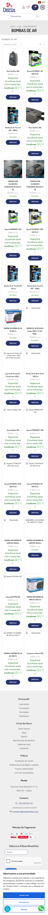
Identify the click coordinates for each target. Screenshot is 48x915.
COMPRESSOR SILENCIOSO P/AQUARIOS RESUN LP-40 (35, 185)
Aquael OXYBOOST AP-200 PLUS (35, 72)
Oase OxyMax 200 (35, 127)
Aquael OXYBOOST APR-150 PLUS (35, 230)
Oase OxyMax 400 (13, 71)
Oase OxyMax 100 (13, 430)
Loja (19, 26)
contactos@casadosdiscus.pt (25, 812)
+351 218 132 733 (25, 803)
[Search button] (37, 16)
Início (12, 26)
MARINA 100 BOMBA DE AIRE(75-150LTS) (35, 598)
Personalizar (24, 902)
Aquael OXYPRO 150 (13, 597)
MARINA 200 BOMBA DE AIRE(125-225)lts (35, 541)
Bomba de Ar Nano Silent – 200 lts (35, 374)
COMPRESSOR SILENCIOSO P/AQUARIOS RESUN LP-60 (13, 185)
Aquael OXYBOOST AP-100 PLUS (35, 485)
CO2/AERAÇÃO (29, 26)
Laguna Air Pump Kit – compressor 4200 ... (13, 374)
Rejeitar (24, 909)
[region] (24, 892)
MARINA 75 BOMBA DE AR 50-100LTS (13, 654)
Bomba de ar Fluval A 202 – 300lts (35, 287)
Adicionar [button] (13, 97)
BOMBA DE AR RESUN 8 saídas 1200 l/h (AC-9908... (35, 331)
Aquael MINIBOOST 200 (35, 430)
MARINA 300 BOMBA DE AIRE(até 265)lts (12, 541)
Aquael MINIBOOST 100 (13, 229)
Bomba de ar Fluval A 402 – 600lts (13, 128)
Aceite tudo (24, 895)
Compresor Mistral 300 (35, 653)
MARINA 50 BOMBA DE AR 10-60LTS (13, 329)
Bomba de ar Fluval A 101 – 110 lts (13, 287)
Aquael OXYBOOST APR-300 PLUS (13, 485)
